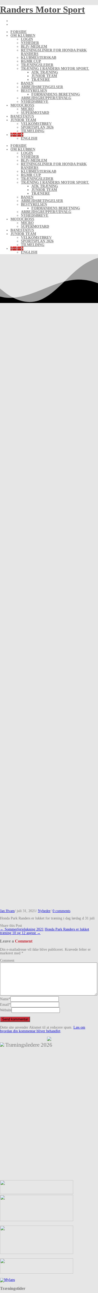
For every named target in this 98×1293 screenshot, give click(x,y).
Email (4, 1005)
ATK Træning (44, 72)
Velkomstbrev (36, 124)
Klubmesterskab (38, 58)
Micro (27, 109)
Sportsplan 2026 (37, 127)
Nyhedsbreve (34, 102)
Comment (7, 960)
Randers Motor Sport (42, 9)
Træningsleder (37, 65)
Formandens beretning (55, 94)
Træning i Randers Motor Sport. (55, 69)
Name (4, 999)
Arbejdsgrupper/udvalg (46, 98)
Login (27, 39)
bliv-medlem (34, 47)
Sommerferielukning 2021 (22, 929)
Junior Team (44, 76)
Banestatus (22, 116)
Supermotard (35, 113)
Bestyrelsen (34, 91)
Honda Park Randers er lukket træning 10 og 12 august (44, 931)
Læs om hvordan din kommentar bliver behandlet (42, 1029)
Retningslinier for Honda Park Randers (54, 52)
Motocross (22, 105)
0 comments (61, 911)
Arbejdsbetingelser (42, 87)
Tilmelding (32, 131)
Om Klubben (22, 36)
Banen (27, 83)
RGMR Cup (31, 61)
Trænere (40, 80)
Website (5, 1010)
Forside (18, 32)
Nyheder (30, 43)
